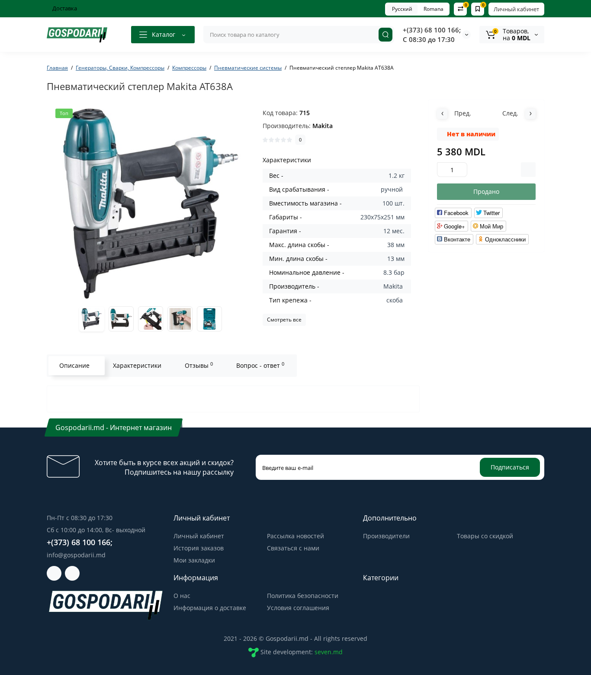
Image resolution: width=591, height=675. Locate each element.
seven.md (329, 652)
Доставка (64, 8)
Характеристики (137, 365)
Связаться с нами (293, 548)
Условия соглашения (298, 608)
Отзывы (199, 365)
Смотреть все (284, 319)
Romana (433, 9)
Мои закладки (194, 560)
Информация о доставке (209, 608)
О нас (181, 595)
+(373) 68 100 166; (432, 30)
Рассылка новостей (295, 536)
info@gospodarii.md (76, 555)
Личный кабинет (516, 9)
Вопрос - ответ (260, 365)
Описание (74, 365)
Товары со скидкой (485, 536)
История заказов (198, 548)
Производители (386, 536)
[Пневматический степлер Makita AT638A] (150, 204)
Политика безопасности (302, 595)
